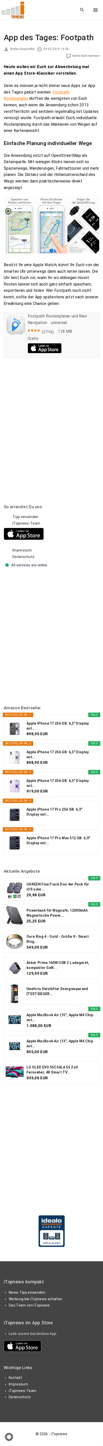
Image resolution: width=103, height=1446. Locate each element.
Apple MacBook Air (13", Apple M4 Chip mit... (59, 1043)
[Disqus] (51, 425)
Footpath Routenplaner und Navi (57, 316)
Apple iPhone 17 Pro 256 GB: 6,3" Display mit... (54, 811)
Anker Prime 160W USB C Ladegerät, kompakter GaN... (58, 965)
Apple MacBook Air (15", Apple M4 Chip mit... (59, 1017)
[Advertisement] (51, 637)
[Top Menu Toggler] (95, 10)
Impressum (22, 550)
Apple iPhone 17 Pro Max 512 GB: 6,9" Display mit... (58, 840)
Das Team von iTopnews (29, 1305)
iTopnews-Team (26, 523)
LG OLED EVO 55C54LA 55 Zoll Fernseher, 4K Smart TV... (52, 1069)
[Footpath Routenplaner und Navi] (15, 333)
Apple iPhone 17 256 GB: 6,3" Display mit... (57, 725)
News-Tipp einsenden (27, 1292)
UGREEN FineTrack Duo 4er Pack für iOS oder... (57, 886)
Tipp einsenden (25, 517)
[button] (9, 1437)
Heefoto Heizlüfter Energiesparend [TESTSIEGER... (57, 991)
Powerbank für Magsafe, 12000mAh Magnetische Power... (57, 912)
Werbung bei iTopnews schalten (35, 1299)
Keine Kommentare (85, 56)
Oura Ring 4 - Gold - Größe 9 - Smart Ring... (57, 939)
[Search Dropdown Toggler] (82, 10)
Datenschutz (23, 557)
